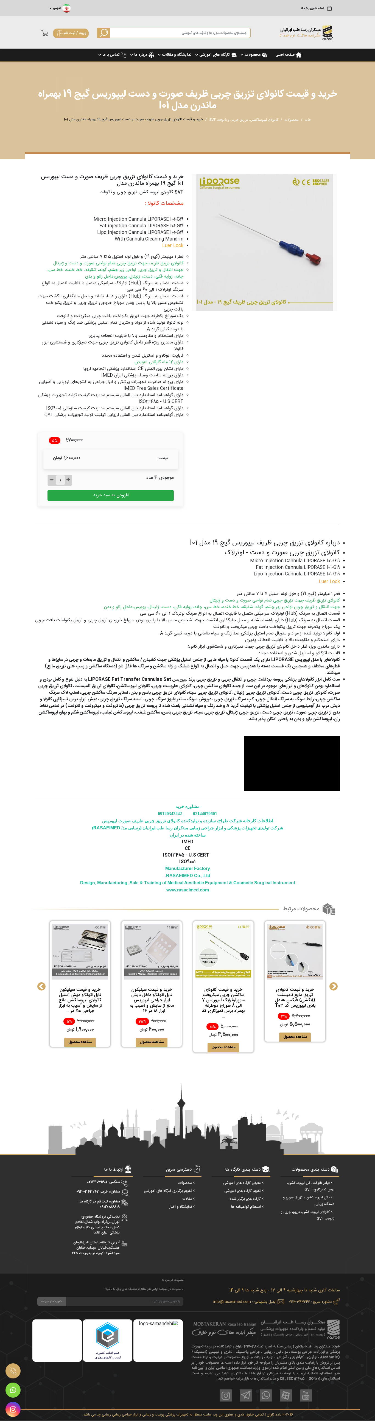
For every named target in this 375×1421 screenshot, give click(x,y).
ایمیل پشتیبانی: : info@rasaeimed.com (244, 1302)
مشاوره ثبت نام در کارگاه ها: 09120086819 (99, 1204)
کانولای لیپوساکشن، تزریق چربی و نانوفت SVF (243, 119)
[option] (264, 242)
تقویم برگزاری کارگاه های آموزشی (168, 1191)
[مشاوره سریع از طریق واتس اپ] (13, 1390)
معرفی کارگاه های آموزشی (242, 1183)
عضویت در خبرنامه (52, 1301)
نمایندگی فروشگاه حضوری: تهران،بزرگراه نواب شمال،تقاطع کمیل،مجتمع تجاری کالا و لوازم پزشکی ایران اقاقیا (97, 1225)
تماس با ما (110, 55)
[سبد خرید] (43, 33)
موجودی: (166, 478)
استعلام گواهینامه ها (246, 1207)
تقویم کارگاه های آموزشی (242, 1191)
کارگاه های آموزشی (214, 55)
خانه (308, 119)
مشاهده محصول (295, 1037)
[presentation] (41, 986)
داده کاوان (274, 1415)
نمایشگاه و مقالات (176, 55)
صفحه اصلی (285, 55)
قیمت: (163, 458)
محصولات (253, 55)
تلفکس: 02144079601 (103, 1182)
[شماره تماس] (13, 1370)
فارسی (57, 8)
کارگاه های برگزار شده (245, 1199)
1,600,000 (66, 458)
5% (55, 441)
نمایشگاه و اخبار (180, 1207)
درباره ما (140, 55)
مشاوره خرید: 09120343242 (98, 1192)
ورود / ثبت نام (75, 33)
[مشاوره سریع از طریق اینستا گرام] (13, 1409)
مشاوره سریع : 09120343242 (311, 1302)
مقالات (187, 1199)
